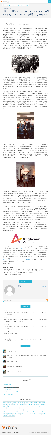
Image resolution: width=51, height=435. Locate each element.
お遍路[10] (5, 413)
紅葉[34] (14, 408)
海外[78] (10, 404)
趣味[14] (32, 411)
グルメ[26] (40, 408)
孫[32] (18, 408)
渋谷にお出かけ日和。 (12, 361)
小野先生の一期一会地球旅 (22, 5)
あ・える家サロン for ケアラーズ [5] (12, 394)
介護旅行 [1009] (7, 384)
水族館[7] (33, 413)
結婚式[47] (41, 406)
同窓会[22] (36, 409)
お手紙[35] (9, 408)
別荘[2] (10, 415)
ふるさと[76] (15, 404)
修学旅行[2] (5, 415)
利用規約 (9, 432)
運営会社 (4, 432)
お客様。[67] (21, 404)
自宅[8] (22, 413)
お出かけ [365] (7, 389)
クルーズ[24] (20, 409)
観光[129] (9, 402)
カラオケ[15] (9, 411)
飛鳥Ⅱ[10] (10, 413)
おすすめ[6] (39, 413)
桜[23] (31, 409)
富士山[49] (24, 406)
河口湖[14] (27, 411)
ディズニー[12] (37, 411)
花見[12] (42, 411)
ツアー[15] (22, 411)
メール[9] (14, 413)
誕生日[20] (41, 409)
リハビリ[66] (27, 404)
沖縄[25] (11, 409)
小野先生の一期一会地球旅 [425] (11, 387)
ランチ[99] (14, 402)
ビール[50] (19, 406)
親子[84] (43, 402)
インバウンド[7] (28, 413)
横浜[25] (15, 409)
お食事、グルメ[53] (11, 406)
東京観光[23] (26, 409)
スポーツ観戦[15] (16, 411)
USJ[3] (43, 413)
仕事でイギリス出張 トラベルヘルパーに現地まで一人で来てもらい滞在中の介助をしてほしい (27, 356)
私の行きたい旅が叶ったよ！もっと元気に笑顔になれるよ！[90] (29, 402)
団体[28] (26, 408)
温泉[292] (5, 402)
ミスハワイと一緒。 (12, 351)
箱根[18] (45, 409)
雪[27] (36, 408)
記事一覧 (44, 286)
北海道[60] (5, 406)
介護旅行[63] (42, 404)
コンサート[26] (6, 409)
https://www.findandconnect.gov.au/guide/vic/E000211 (16, 259)
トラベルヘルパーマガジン (9, 5)
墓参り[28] (31, 408)
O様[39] (4, 408)
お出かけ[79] (5, 404)
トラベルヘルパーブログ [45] (11, 392)
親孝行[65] (33, 404)
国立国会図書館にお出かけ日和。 (15, 366)
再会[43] (45, 406)
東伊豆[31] (22, 408)
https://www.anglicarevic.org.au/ (26, 248)
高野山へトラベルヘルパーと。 (14, 371)
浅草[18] (4, 411)
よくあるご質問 (16, 432)
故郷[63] (37, 404)
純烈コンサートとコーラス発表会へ (12, 333)
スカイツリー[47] (34, 406)
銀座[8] (18, 413)
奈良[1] (13, 415)
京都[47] (28, 406)
